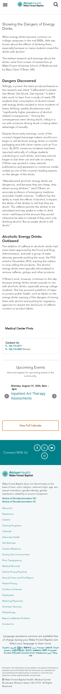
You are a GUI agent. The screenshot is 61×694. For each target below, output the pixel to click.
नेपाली (44, 650)
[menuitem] (30, 328)
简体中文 (27, 648)
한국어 (29, 650)
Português (52, 650)
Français (40, 648)
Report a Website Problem (16, 618)
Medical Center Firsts (19, 328)
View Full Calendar (30, 425)
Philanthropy (8, 612)
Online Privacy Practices (14, 571)
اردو (49, 653)
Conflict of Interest (12, 589)
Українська (41, 653)
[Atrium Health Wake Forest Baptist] (30, 474)
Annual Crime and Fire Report (17, 577)
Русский (16, 653)
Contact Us (8, 624)
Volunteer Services (11, 606)
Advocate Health (11, 537)
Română (7, 653)
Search (54, 1)
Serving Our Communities (15, 554)
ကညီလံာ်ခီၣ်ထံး (17, 650)
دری (34, 648)
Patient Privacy (9, 583)
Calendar (7, 531)
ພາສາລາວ (37, 650)
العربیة (13, 648)
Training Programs (11, 525)
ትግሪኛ (32, 653)
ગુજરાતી (49, 648)
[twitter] (44, 447)
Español (5, 648)
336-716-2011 (15, 345)
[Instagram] (44, 456)
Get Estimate (9, 542)
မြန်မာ (19, 648)
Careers (6, 519)
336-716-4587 (15, 349)
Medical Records (11, 566)
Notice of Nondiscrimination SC (19, 501)
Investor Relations (11, 548)
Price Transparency (12, 560)
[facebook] (37, 447)
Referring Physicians (12, 600)
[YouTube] (51, 447)
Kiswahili (25, 653)
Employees (8, 595)
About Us (7, 508)
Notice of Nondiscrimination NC (19, 498)
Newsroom (8, 513)
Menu (5, 3)
